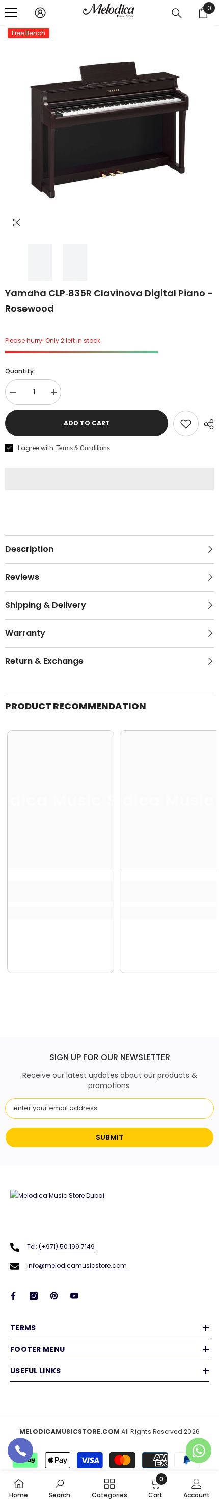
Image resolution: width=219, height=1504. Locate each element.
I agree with (35, 447)
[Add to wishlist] (186, 423)
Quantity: (20, 371)
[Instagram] (33, 1295)
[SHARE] (206, 424)
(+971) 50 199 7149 (67, 1246)
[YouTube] (74, 1295)
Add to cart (87, 423)
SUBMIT (109, 1137)
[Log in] (40, 12)
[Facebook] (13, 1295)
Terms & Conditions (83, 448)
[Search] (177, 13)
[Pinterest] (54, 1295)
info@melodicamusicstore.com (77, 1265)
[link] (60, 891)
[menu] (11, 13)
